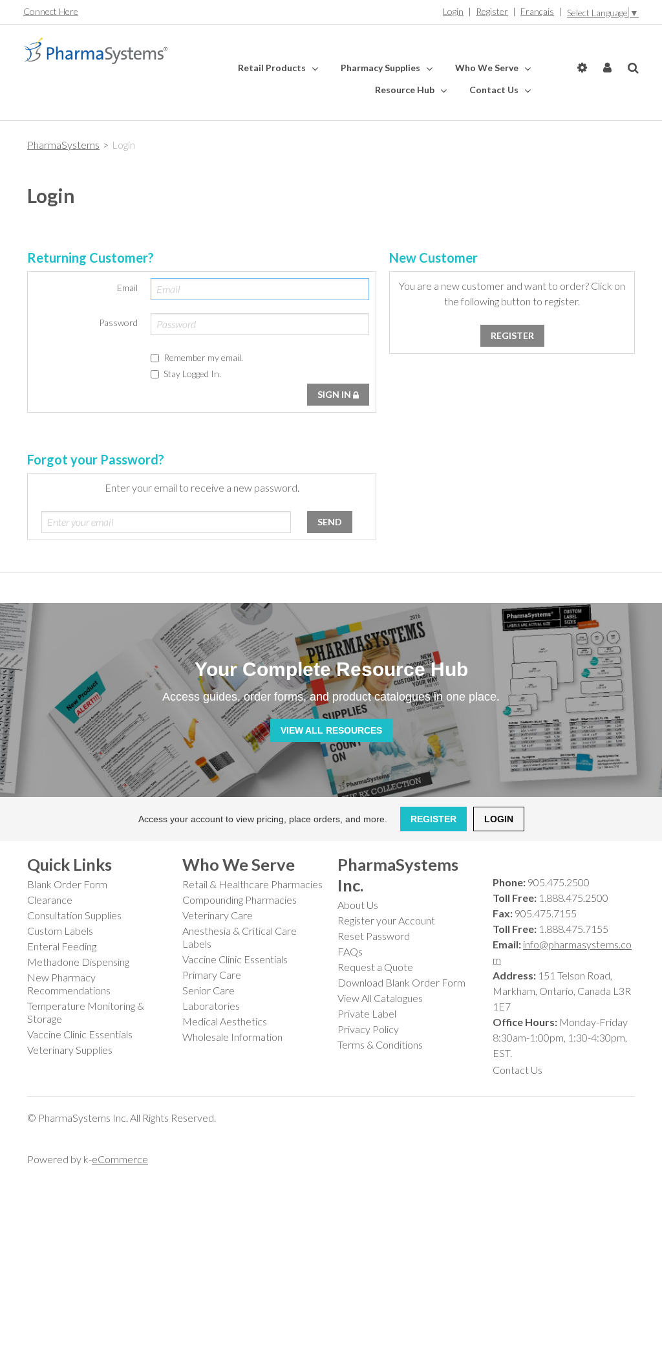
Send (329, 521)
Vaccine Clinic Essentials (80, 1034)
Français (537, 11)
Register (492, 11)
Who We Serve (487, 67)
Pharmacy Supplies (381, 67)
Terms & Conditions (380, 1044)
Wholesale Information (232, 1037)
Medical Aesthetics (224, 1021)
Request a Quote (375, 967)
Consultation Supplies (74, 915)
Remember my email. (203, 357)
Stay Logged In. (192, 373)
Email (127, 287)
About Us (357, 905)
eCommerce (120, 1159)
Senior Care (208, 990)
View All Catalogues (380, 998)
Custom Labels (60, 930)
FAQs (350, 951)
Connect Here (50, 11)
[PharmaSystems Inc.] (95, 51)
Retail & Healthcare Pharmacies (252, 884)
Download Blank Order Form (401, 982)
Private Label (366, 1013)
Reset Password (373, 936)
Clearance (49, 899)
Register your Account (386, 920)
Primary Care (211, 974)
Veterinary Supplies (69, 1049)
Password (118, 322)
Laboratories (211, 1005)
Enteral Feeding (61, 946)
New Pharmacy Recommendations (69, 983)
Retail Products (273, 67)
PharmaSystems (63, 144)
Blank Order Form (67, 884)
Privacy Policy (368, 1029)
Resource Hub (405, 89)
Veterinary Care (217, 915)
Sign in (335, 394)
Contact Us (494, 89)
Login (453, 11)
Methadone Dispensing (78, 962)
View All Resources (331, 730)
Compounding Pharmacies (239, 899)
